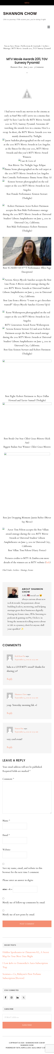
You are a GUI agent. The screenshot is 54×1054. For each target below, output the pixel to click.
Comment (8, 778)
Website (6, 849)
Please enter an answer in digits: (18, 880)
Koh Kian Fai (20, 656)
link (48, 562)
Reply (10, 679)
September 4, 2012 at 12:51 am (26, 659)
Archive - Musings (20, 570)
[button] (49, 27)
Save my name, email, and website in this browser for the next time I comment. (22, 870)
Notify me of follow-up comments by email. (24, 902)
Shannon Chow (21, 694)
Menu (27, 3)
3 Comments (39, 67)
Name (6, 820)
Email (6, 835)
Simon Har (19, 728)
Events (30, 570)
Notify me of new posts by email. (19, 914)
